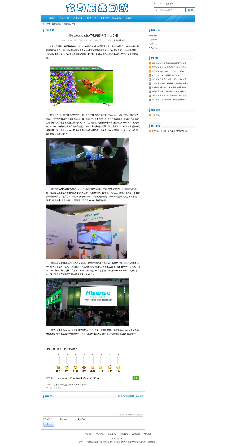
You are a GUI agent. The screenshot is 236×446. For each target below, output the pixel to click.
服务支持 (104, 18)
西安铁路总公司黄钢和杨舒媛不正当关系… (170, 63)
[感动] (67, 369)
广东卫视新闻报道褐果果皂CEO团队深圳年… (171, 83)
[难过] (101, 369)
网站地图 (148, 434)
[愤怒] (84, 369)
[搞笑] (92, 369)
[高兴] (59, 369)
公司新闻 (64, 18)
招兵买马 (116, 18)
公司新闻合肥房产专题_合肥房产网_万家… (170, 79)
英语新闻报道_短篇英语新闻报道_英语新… (170, 67)
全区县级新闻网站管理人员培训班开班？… (170, 99)
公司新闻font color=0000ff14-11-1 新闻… (169, 71)
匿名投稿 (169, 4)
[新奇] (109, 369)
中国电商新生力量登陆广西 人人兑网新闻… (170, 91)
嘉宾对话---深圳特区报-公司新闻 (165, 75)
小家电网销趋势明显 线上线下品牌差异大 (71, 384)
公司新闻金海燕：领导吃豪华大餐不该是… (170, 95)
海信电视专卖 (119, 40)
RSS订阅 (158, 4)
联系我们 (127, 18)
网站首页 (56, 24)
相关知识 (91, 18)
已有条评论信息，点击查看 (131, 396)
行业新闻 (77, 18)
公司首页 (50, 18)
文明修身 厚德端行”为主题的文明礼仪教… (170, 87)
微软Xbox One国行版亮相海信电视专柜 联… (170, 131)
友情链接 (136, 434)
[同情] (76, 369)
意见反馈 (124, 434)
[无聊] (118, 369)
